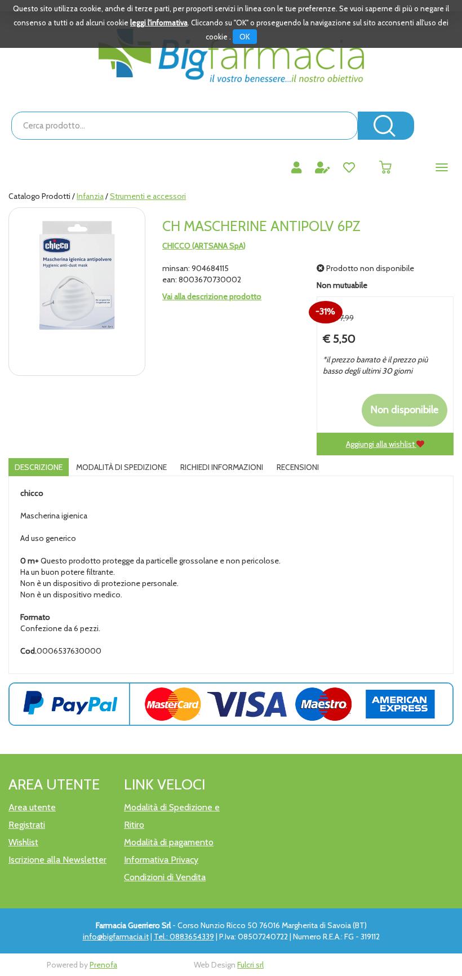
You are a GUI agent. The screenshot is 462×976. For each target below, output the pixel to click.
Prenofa (103, 965)
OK (244, 37)
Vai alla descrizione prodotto (211, 296)
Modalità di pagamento (169, 842)
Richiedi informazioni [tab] (221, 467)
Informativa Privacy (161, 859)
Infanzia (90, 196)
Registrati (26, 824)
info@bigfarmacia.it (116, 936)
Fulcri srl (250, 965)
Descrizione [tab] (39, 467)
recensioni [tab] (298, 467)
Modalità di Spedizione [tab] (121, 467)
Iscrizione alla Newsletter (57, 859)
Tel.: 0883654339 (184, 936)
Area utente (32, 807)
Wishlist (23, 842)
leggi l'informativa (159, 22)
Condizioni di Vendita (165, 877)
